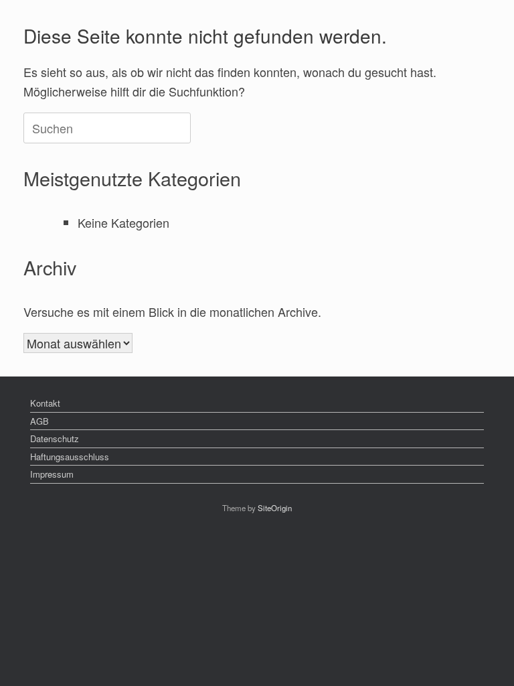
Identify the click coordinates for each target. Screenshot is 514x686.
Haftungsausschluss (69, 456)
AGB (39, 421)
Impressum (52, 474)
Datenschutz (54, 438)
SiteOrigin (275, 507)
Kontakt (45, 403)
